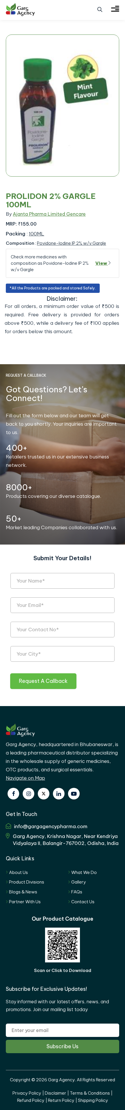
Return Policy (61, 1100)
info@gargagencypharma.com (51, 826)
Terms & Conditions (90, 1093)
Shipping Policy (93, 1100)
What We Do (84, 872)
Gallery (78, 882)
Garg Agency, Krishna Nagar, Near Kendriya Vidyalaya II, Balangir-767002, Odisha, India (66, 839)
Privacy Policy (26, 1093)
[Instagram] (28, 793)
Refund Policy (30, 1100)
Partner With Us (25, 901)
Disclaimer (55, 1093)
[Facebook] (13, 793)
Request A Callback (43, 681)
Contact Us (82, 901)
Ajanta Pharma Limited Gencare (49, 214)
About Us (18, 872)
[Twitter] (43, 793)
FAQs (76, 892)
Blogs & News (23, 892)
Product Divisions (26, 882)
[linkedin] (59, 793)
